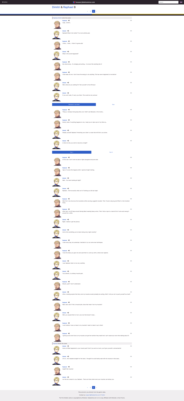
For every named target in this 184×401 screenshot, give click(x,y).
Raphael (68, 7)
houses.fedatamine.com (85, 2)
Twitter (103, 395)
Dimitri (56, 7)
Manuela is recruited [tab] (73, 104)
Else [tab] (113, 104)
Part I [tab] (71, 152)
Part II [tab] (111, 152)
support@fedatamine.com (93, 395)
